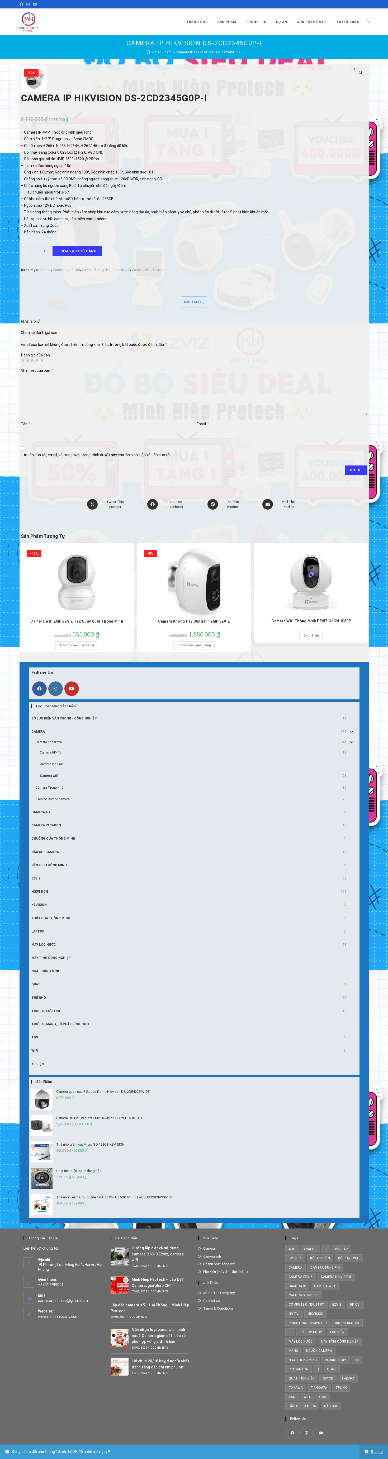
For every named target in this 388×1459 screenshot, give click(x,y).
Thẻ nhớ (38, 998)
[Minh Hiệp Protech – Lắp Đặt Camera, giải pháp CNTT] (120, 1285)
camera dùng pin (325, 1267)
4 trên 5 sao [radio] (37, 360)
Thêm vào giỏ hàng (77, 251)
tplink (341, 1388)
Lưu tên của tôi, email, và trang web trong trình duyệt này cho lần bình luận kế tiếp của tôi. (96, 455)
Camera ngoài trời (66, 270)
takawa (296, 1388)
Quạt (35, 984)
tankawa (319, 1388)
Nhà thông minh (303, 1360)
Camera (45, 270)
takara (347, 1378)
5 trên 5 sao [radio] (42, 360)
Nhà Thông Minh (45, 971)
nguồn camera (319, 1351)
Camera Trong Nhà (96, 270)
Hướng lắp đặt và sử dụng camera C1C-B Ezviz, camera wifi (158, 1254)
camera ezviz (301, 1277)
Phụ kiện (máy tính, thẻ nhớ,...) (225, 1272)
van (292, 1397)
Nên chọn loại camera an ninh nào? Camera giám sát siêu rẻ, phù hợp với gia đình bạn (159, 1336)
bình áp (341, 1249)
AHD (292, 1249)
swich (328, 1378)
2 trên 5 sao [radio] (27, 360)
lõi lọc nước (311, 1332)
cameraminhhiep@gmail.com (63, 1300)
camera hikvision (336, 1277)
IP (290, 1332)
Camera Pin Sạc (51, 764)
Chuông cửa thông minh (53, 838)
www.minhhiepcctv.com (58, 1316)
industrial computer (308, 1323)
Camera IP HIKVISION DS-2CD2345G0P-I (209, 52)
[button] (360, 72)
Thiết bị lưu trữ (45, 1011)
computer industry (306, 1304)
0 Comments (159, 1266)
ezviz (337, 1304)
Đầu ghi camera (45, 852)
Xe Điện (37, 1064)
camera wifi (324, 1286)
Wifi (34, 1050)
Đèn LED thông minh (49, 865)
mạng (293, 1351)
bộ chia (295, 1258)
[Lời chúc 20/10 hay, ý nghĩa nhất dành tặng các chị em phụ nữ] (120, 1367)
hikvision (316, 1314)
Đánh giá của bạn (37, 355)
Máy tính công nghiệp (50, 958)
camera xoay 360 (304, 1295)
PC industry (335, 1360)
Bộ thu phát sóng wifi (219, 1264)
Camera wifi (121, 270)
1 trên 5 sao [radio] (23, 360)
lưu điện (337, 1332)
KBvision (39, 905)
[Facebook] (22, 4)
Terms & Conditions (218, 1308)
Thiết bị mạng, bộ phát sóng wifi (60, 1024)
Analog (310, 1249)
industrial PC (347, 1323)
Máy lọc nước (43, 945)
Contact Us (211, 1301)
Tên (25, 424)
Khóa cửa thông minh (50, 918)
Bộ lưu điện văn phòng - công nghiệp (64, 718)
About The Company (219, 1293)
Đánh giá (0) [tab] (194, 302)
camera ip (297, 1286)
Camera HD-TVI (51, 752)
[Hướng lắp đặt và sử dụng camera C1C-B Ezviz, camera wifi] (120, 1256)
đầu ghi (330, 1406)
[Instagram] (28, 4)
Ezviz (36, 878)
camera (295, 1267)
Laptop (37, 931)
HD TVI (294, 1314)
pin (356, 1360)
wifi (307, 1397)
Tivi (34, 1037)
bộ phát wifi (349, 1258)
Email (203, 424)
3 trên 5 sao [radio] (32, 360)
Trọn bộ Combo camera (53, 799)
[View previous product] (354, 69)
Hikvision (158, 270)
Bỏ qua (377, 1451)
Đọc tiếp (311, 635)
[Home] (148, 52)
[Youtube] (35, 4)
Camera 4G (40, 812)
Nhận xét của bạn (37, 370)
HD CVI (355, 1304)
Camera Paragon (46, 825)
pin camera (298, 1369)
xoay (322, 1397)
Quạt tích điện (302, 1378)
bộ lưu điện (320, 1258)
